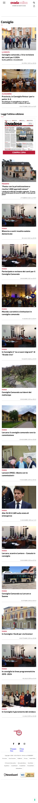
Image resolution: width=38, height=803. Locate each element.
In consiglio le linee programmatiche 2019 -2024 (18, 672)
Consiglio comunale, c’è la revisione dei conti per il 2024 (18, 55)
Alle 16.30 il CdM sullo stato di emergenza (15, 514)
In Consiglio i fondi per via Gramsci (17, 634)
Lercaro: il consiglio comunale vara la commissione (19, 433)
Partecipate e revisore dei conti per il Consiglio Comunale (18, 272)
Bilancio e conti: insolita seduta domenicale (16, 232)
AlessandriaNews (22, 763)
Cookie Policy (32, 758)
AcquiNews (6, 765)
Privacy (25, 758)
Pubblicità (20, 758)
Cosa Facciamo (12, 758)
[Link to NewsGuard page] (11, 775)
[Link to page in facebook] (13, 744)
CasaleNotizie (14, 765)
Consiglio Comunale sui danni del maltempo (16, 393)
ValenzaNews (19, 768)
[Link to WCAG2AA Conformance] (26, 775)
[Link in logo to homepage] (18, 3)
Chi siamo (4, 758)
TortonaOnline (30, 765)
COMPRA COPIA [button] (19, 152)
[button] (34, 2)
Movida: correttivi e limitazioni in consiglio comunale (17, 312)
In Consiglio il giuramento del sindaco (19, 712)
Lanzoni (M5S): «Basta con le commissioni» (15, 474)
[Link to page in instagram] (24, 744)
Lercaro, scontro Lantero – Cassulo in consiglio (18, 554)
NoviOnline (30, 763)
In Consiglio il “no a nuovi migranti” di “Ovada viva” (18, 353)
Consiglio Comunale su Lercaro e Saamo (16, 594)
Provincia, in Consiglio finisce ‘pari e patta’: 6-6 (18, 97)
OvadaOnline (22, 765)
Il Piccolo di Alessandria (10, 763)
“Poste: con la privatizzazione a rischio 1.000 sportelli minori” (16, 187)
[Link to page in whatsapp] (19, 744)
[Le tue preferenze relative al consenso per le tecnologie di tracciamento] (35, 800)
